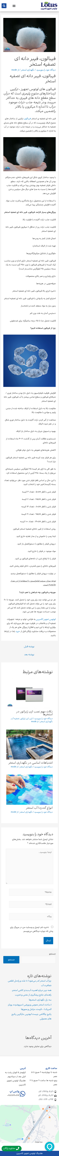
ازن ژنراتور (24, 719)
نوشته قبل (29, 647)
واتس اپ (14, 1091)
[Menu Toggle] (14, 5)
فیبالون (27, 119)
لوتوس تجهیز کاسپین (45, 619)
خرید (18, 632)
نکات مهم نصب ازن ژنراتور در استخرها (34, 713)
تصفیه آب (15, 719)
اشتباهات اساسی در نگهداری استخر (30, 763)
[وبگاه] (31, 917)
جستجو (52, 954)
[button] (4, 5)
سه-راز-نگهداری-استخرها (40, 1000)
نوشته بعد (29, 655)
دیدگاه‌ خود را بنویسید (46, 70)
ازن (31, 719)
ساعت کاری (51, 1068)
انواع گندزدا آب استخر (39, 808)
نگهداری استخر (27, 70)
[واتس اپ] (22, 1094)
